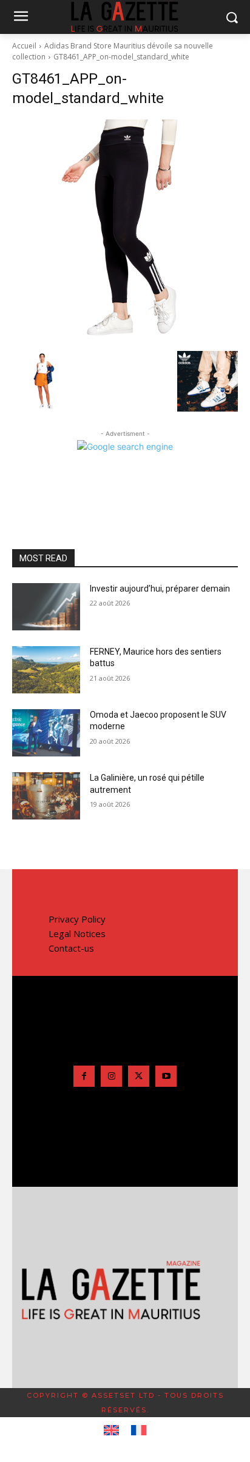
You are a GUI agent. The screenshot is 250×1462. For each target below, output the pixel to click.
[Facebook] (84, 1076)
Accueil (24, 46)
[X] (138, 1076)
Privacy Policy (77, 919)
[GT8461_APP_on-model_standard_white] (125, 232)
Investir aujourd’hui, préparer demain (160, 588)
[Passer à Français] (138, 1430)
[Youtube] (166, 1076)
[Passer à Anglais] (111, 1430)
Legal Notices (77, 933)
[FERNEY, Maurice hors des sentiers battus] (46, 669)
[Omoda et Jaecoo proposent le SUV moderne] (46, 732)
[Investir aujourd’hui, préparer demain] (46, 606)
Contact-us (71, 948)
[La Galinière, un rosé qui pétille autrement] (46, 795)
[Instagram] (111, 1076)
